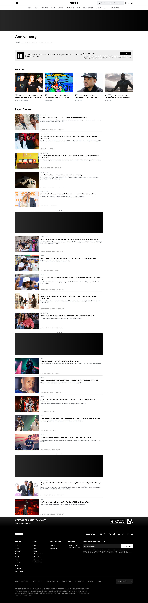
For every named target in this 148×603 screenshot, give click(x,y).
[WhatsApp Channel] (110, 534)
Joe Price (43, 148)
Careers (52, 545)
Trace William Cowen (21, 100)
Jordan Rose (79, 100)
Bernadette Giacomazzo (47, 129)
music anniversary (46, 42)
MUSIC (53, 8)
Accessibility (79, 581)
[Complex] (74, 3)
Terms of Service (99, 58)
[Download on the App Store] (117, 521)
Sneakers (18, 551)
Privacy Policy (88, 58)
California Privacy (52, 581)
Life (16, 560)
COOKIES (99, 581)
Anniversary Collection (29, 42)
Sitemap (90, 581)
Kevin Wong (108, 100)
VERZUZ (98, 8)
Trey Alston (44, 206)
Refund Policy (37, 557)
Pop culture (19, 554)
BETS (78, 8)
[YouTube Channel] (119, 534)
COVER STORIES (88, 8)
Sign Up (126, 53)
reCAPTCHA (123, 57)
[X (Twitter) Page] (105, 534)
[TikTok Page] (127, 534)
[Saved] (126, 3)
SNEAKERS (44, 8)
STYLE (36, 8)
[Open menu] (16, 3)
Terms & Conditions (21, 581)
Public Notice (66, 581)
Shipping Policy (38, 554)
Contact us (53, 548)
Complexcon (19, 568)
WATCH (106, 8)
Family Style (19, 571)
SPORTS (60, 8)
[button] (124, 581)
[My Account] (129, 3)
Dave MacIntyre (49, 100)
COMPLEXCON (115, 8)
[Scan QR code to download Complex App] (130, 521)
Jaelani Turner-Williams (47, 251)
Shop (34, 545)
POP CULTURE (70, 8)
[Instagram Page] (114, 534)
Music (16, 94)
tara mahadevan (45, 373)
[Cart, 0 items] (132, 3)
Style (16, 545)
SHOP (29, 8)
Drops (35, 548)
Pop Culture (108, 94)
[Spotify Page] (132, 534)
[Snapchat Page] (123, 534)
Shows (17, 565)
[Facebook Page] (101, 534)
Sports (17, 557)
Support (35, 551)
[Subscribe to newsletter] (127, 546)
